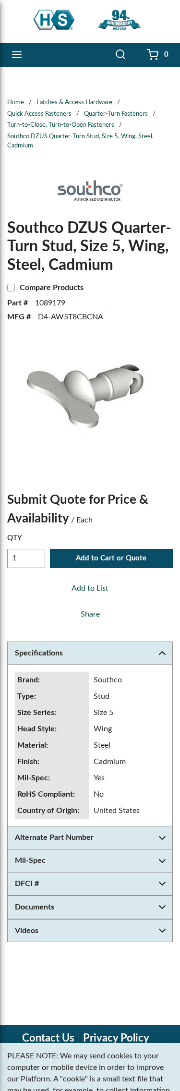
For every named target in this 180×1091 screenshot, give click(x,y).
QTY (14, 538)
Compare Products (52, 287)
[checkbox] (11, 287)
